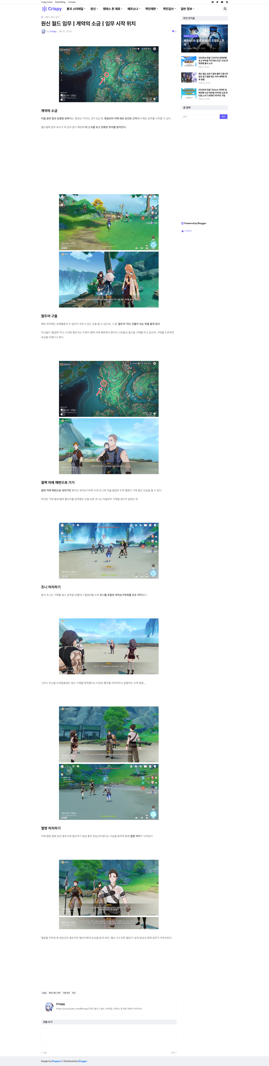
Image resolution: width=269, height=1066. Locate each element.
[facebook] (213, 2)
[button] (225, 9)
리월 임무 (66, 993)
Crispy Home (46, 2)
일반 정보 (186, 9)
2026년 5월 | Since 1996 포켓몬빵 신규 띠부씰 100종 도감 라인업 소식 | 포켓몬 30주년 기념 (212, 93)
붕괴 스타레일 (75, 9)
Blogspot (57, 1061)
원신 (93, 9)
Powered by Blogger (195, 223)
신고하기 (188, 231)
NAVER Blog (60, 2)
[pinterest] (227, 2)
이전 (173, 1052)
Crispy (60, 1004)
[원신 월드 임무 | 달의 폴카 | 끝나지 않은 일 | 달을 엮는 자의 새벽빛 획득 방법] (188, 77)
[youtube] (222, 2)
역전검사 (168, 9)
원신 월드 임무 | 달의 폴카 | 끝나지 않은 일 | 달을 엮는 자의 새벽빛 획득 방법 (213, 77)
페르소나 (132, 9)
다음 (45, 1052)
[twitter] (217, 2)
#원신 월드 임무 (52, 17)
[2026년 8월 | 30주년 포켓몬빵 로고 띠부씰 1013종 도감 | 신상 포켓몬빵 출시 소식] (188, 61)
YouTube (72, 2)
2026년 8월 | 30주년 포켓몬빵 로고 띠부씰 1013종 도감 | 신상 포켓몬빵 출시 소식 (213, 61)
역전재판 (150, 9)
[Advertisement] (109, 164)
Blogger (82, 1061)
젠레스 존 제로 (111, 9)
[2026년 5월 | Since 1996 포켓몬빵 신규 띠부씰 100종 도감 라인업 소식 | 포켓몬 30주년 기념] (188, 93)
